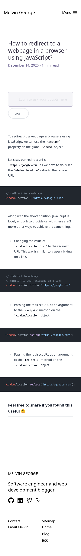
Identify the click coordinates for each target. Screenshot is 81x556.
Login (18, 113)
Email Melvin (18, 527)
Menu (66, 12)
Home (47, 527)
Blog (45, 534)
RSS (45, 540)
